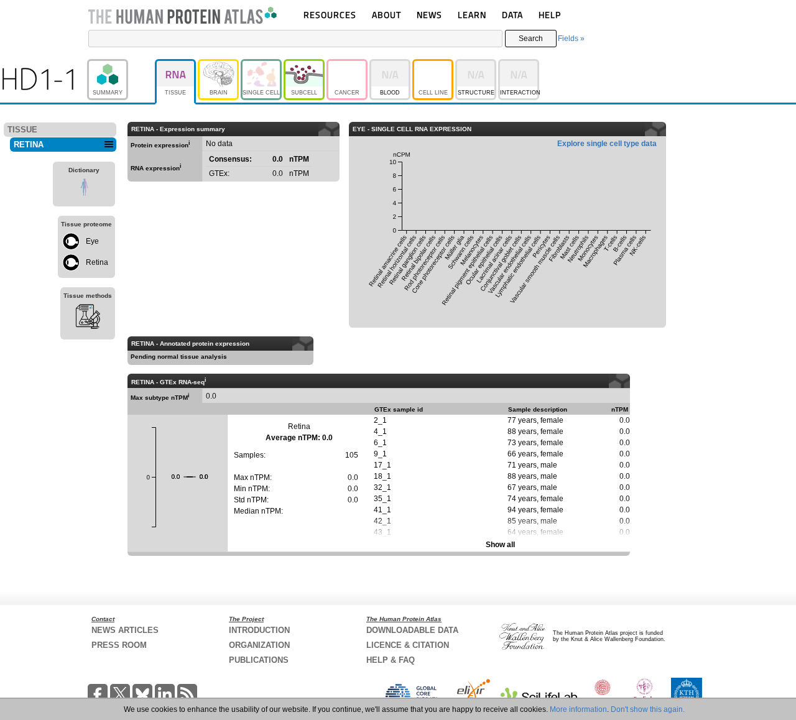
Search (531, 38)
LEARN (472, 14)
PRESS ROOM (119, 645)
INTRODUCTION (259, 630)
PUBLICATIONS (259, 660)
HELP (550, 14)
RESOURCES (329, 14)
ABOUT (386, 14)
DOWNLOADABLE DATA (412, 630)
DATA (512, 14)
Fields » (571, 38)
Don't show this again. (648, 709)
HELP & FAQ (390, 660)
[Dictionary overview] (84, 189)
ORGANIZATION (259, 645)
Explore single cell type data (607, 143)
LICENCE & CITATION (407, 645)
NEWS (429, 14)
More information (578, 709)
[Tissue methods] (87, 318)
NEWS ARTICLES (125, 630)
